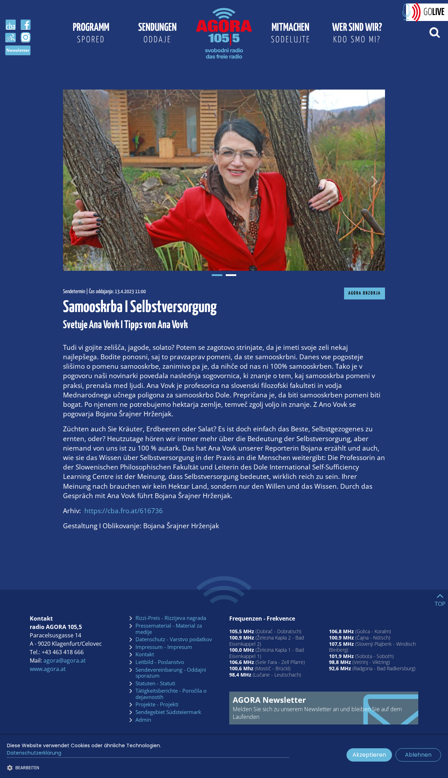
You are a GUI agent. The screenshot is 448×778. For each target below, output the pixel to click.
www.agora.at (48, 669)
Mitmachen (290, 33)
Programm (91, 33)
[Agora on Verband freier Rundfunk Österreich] (10, 37)
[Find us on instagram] (26, 37)
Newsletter (17, 50)
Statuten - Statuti (155, 683)
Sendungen (157, 33)
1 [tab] (217, 275)
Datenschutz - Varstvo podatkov (173, 639)
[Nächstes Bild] (374, 180)
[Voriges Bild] (73, 180)
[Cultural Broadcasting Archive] (11, 25)
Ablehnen (418, 755)
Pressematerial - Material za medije (168, 629)
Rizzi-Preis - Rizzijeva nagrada (170, 618)
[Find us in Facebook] (26, 25)
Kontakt (144, 654)
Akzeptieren (369, 755)
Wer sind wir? (357, 33)
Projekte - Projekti (156, 704)
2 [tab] (231, 275)
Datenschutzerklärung (34, 752)
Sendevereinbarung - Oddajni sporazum (170, 673)
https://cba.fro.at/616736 (123, 510)
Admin (143, 720)
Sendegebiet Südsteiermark (168, 712)
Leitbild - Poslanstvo (159, 662)
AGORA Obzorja (364, 293)
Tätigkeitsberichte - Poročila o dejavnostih (170, 694)
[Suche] (434, 31)
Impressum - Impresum (163, 647)
